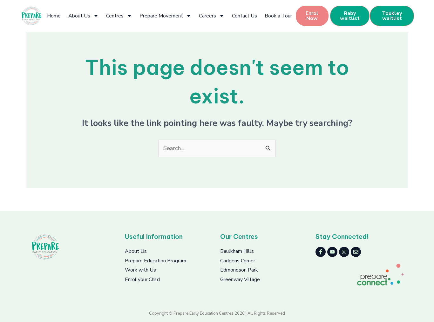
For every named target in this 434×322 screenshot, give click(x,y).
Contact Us (244, 15)
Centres (115, 15)
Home (54, 15)
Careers (207, 15)
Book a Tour (278, 15)
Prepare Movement (161, 15)
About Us (79, 15)
